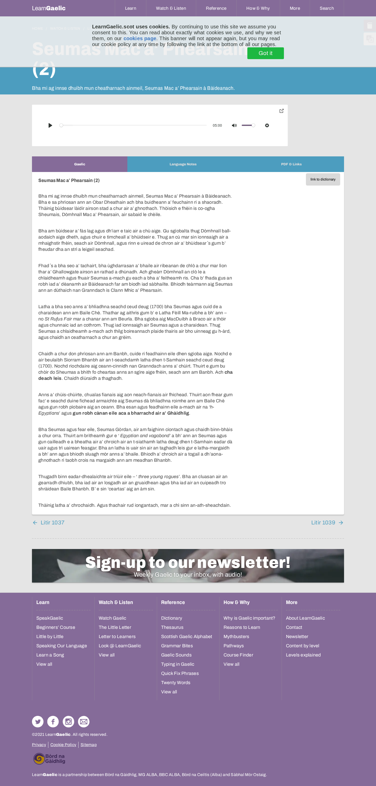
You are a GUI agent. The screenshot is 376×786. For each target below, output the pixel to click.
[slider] (133, 125)
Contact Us (84, 721)
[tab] (79, 164)
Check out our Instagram (68, 721)
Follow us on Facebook (53, 721)
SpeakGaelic (49, 618)
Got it (266, 53)
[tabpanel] (188, 343)
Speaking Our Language (61, 645)
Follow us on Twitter (37, 721)
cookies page (140, 38)
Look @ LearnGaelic (120, 645)
